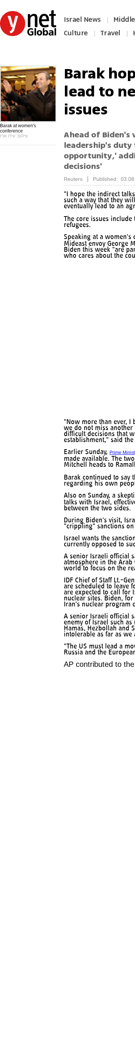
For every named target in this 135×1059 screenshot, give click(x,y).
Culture (76, 33)
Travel (110, 33)
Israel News (82, 19)
